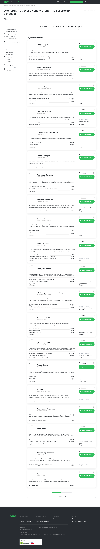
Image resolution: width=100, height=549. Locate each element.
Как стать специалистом (42, 521)
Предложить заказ (86, 46)
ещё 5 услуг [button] (32, 260)
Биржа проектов (34, 2)
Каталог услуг (23, 519)
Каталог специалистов (26, 521)
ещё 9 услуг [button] (32, 445)
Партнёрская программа (79, 521)
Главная (6, 5)
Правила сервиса (77, 519)
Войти (66, 2)
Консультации (20, 5)
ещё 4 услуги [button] (32, 103)
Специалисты (22, 2)
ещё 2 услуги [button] (32, 147)
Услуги (13, 2)
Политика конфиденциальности (26, 528)
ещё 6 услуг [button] (32, 191)
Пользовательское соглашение (48, 527)
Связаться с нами (58, 519)
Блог (61, 2)
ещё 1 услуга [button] (32, 285)
